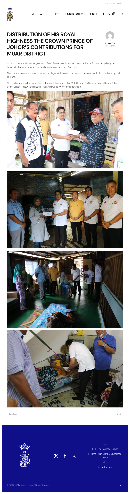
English (120, 3)
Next (119, 414)
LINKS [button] (93, 14)
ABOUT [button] (44, 14)
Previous (13, 414)
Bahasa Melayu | (110, 3)
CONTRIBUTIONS (75, 14)
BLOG (57, 14)
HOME (31, 14)
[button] (121, 14)
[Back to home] (10, 14)
